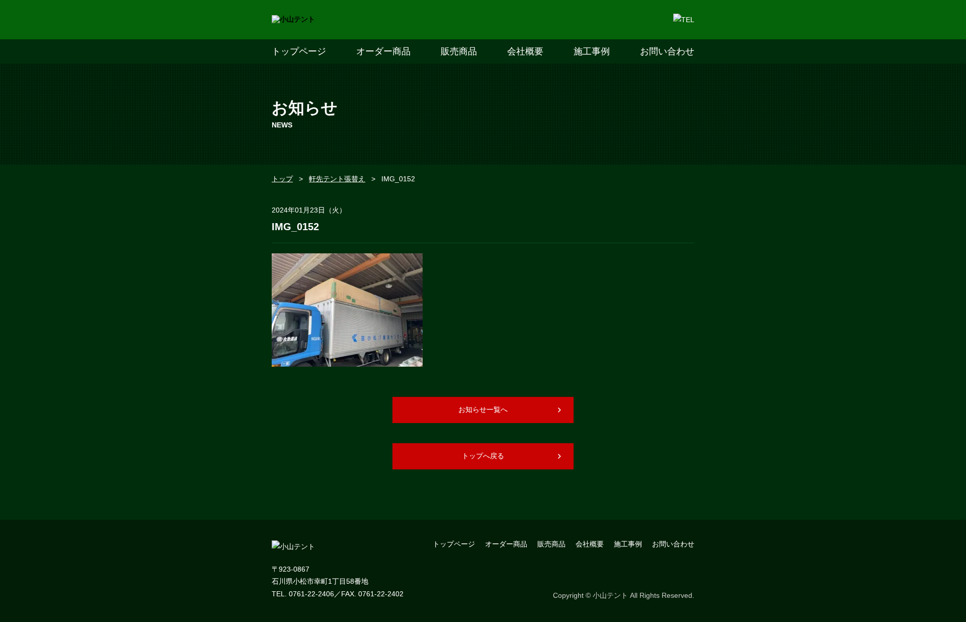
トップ (282, 179)
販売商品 (459, 51)
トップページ (299, 51)
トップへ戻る (483, 456)
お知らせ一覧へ (483, 409)
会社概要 (525, 51)
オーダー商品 (383, 51)
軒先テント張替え (337, 179)
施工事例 (592, 51)
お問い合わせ (667, 51)
